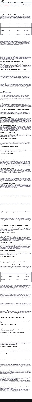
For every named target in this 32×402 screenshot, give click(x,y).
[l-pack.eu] (2, 1)
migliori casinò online (6, 5)
